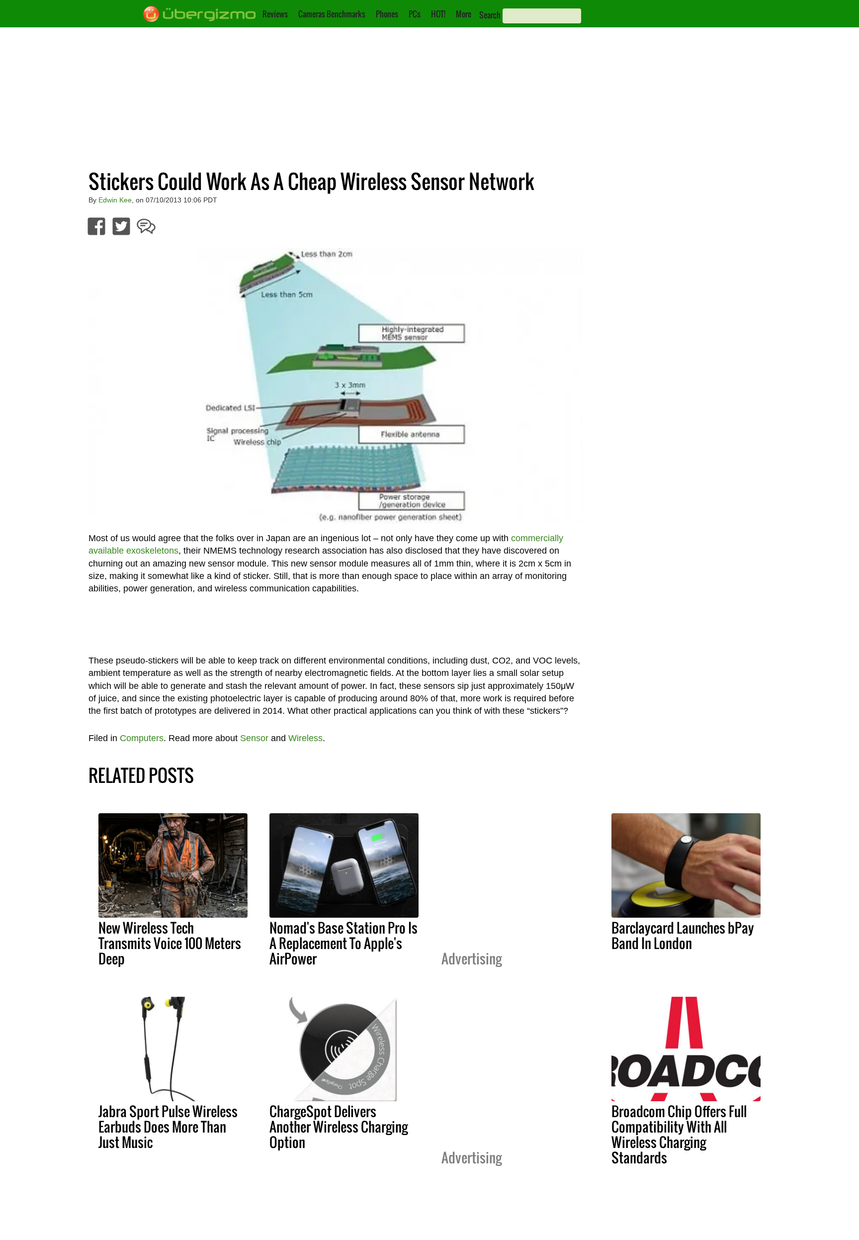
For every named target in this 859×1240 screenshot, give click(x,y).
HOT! (438, 14)
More (463, 14)
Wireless (305, 738)
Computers (142, 738)
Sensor (254, 738)
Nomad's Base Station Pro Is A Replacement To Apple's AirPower (343, 943)
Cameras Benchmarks (331, 14)
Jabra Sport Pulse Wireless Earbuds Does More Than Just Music (168, 1126)
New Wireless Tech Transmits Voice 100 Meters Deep (169, 943)
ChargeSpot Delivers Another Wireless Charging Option (338, 1126)
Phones (387, 14)
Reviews (275, 14)
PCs (415, 14)
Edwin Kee (115, 200)
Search (490, 15)
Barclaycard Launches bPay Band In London (682, 935)
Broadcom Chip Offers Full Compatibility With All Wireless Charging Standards (679, 1134)
